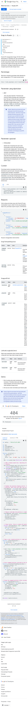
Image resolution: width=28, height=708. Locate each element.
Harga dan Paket (4, 669)
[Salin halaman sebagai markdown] (17, 35)
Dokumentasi (24, 24)
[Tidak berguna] (18, 29)
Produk (7, 24)
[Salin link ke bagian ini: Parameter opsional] (16, 139)
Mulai (4, 9)
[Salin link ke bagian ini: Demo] (7, 377)
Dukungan (3, 674)
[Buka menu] (2, 1)
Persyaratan (3, 701)
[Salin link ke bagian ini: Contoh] (8, 166)
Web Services (5, 6)
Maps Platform (16, 2)
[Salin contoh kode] (26, 80)
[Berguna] (16, 29)
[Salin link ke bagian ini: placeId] (3, 295)
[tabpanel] (14, 190)
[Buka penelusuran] (21, 1)
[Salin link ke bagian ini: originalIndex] (3, 306)
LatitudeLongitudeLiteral (18, 285)
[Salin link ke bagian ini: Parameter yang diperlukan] (22, 89)
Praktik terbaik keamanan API (7, 649)
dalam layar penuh (12, 434)
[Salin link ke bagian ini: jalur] (7, 93)
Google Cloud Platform (6, 691)
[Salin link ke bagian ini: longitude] (3, 369)
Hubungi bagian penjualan (15, 9)
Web (2, 661)
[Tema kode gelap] (24, 80)
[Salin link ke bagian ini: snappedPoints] (3, 252)
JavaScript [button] (4, 437)
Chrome (3, 687)
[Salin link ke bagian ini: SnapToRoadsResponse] (17, 242)
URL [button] (3, 184)
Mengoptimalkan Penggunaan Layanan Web (10, 651)
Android (2, 657)
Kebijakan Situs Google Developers (8, 619)
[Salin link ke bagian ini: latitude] (3, 363)
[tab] (3, 184)
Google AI (3, 693)
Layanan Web (4, 663)
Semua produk (4, 696)
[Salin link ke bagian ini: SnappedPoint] (11, 278)
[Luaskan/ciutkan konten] (11, 39)
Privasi (9, 701)
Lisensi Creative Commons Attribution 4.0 (14, 615)
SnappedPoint (18, 248)
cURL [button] (8, 184)
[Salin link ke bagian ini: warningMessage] (3, 268)
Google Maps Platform (15, 24)
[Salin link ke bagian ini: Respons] (8, 200)
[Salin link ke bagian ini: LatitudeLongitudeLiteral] (18, 351)
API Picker (3, 646)
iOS (2, 659)
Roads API (15, 6)
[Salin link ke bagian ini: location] (3, 287)
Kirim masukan (6, 32)
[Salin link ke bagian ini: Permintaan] (10, 72)
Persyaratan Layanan (5, 676)
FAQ (2, 644)
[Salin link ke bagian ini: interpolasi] (11, 143)
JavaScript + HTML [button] (14, 437)
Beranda (2, 24)
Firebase (3, 689)
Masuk (24, 1)
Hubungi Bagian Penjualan (6, 671)
